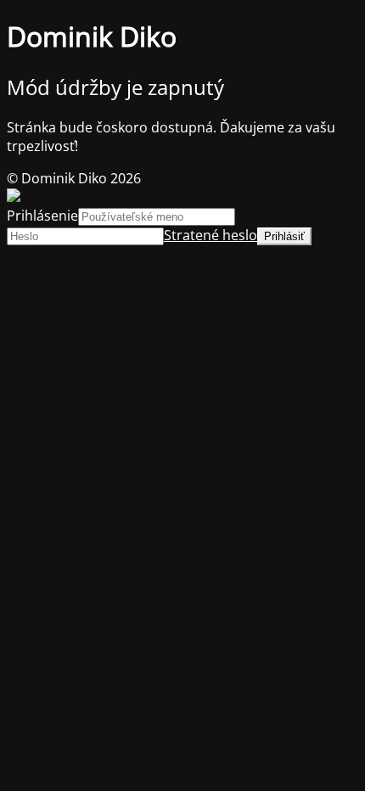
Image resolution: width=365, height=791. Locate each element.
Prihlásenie (42, 215)
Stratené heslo (210, 235)
